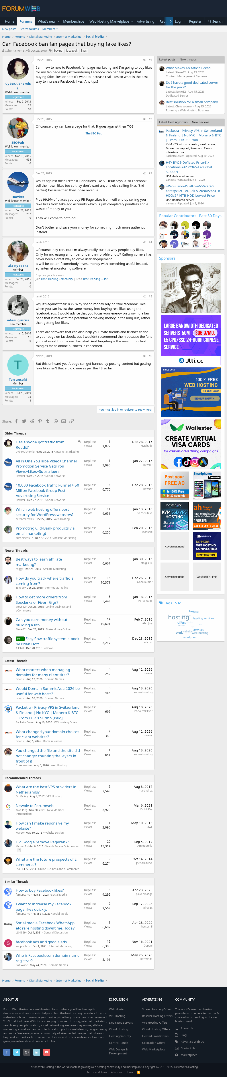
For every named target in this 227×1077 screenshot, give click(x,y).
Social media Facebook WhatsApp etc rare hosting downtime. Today (45, 925)
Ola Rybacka (18, 265)
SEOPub (18, 142)
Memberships (73, 21)
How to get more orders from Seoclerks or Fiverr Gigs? (41, 599)
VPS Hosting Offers (65, 722)
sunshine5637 (24, 538)
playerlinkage (144, 894)
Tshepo (20, 588)
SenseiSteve (145, 513)
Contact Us (188, 1048)
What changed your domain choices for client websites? (47, 734)
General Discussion (56, 932)
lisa (18, 869)
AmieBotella (145, 846)
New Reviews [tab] (200, 122)
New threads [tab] (188, 59)
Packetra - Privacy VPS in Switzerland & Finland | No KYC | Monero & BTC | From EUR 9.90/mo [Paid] (48, 712)
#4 (150, 242)
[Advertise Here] (174, 546)
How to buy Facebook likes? (40, 890)
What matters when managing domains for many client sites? (43, 672)
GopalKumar (145, 582)
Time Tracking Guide (95, 279)
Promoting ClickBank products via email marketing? (45, 531)
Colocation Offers (153, 1043)
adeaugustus (18, 320)
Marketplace (189, 1055)
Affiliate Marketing (64, 538)
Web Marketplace (153, 1049)
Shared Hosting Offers (157, 1009)
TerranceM (18, 379)
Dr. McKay (22, 796)
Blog (184, 1035)
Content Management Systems (186, 76)
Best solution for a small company (192, 102)
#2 (150, 119)
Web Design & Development (118, 1051)
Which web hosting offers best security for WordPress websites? (44, 512)
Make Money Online (58, 629)
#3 (150, 173)
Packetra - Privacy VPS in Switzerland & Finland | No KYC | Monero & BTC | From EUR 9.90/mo (194, 135)
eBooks (48, 648)
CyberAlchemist (15, 50)
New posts (9, 29)
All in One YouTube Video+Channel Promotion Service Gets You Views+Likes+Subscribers (46, 466)
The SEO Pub (94, 133)
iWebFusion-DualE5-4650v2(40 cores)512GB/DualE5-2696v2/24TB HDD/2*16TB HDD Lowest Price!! (193, 191)
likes (84, 50)
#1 (150, 60)
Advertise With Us (192, 1042)
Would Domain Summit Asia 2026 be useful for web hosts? (48, 691)
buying (58, 50)
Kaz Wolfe (22, 965)
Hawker (18, 196)
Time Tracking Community (57, 279)
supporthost (23, 946)
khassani (147, 532)
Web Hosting (62, 519)
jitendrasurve (144, 863)
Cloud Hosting (118, 1029)
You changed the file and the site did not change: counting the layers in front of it (48, 756)
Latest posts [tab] (167, 59)
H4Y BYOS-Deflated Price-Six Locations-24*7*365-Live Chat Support (189, 167)
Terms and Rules (97, 1072)
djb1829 (21, 932)
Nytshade (147, 446)
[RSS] (138, 1072)
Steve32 (21, 607)
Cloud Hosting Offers (156, 1029)
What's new (46, 21)
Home (9, 21)
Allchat (20, 648)
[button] (58, 21)
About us (116, 1072)
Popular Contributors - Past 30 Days (190, 215)
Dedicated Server (177, 95)
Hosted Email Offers (155, 1036)
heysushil (147, 926)
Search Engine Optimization (62, 846)
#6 (150, 356)
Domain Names (54, 679)
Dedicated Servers (121, 1023)
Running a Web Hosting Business (187, 110)
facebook (71, 50)
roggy (19, 569)
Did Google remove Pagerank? (42, 841)
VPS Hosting (54, 796)
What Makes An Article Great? (188, 68)
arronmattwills (25, 519)
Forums (26, 21)
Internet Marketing (67, 452)
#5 (150, 296)
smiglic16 (147, 563)
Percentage (145, 601)
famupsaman (24, 895)
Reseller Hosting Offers (157, 1016)
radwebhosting (143, 692)
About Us (187, 1028)
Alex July (147, 623)
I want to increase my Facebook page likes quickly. (43, 906)
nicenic (20, 679)
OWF (150, 827)
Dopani (148, 945)
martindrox (146, 790)
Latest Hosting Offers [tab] (173, 122)
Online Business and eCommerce (58, 869)
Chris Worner (24, 765)
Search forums (29, 29)
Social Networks (55, 476)
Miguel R (21, 846)
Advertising (145, 21)
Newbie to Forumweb (34, 805)
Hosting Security (120, 1036)
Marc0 (20, 832)
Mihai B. (148, 908)
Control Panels (118, 1043)
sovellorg (21, 810)
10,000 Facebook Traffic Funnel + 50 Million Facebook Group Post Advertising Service (47, 490)
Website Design (54, 832)
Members (48, 29)
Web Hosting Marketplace (109, 21)
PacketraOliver (25, 722)
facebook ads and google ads (41, 941)
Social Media (59, 895)
